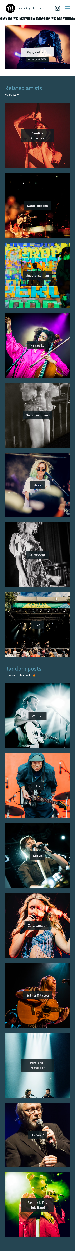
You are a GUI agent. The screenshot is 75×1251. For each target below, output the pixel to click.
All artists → (12, 94)
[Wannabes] (10, 8)
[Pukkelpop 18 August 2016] (37, 28)
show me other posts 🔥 (21, 675)
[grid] (37, 48)
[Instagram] (57, 8)
